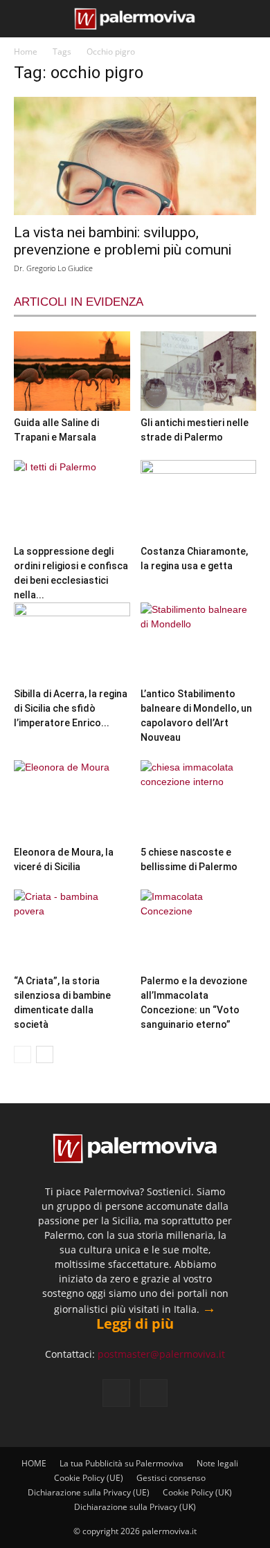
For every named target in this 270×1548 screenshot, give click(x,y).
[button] (22, 18)
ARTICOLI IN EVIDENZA (78, 301)
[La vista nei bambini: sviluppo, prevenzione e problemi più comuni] (135, 156)
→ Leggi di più (156, 1315)
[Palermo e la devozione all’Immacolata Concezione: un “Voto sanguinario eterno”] (199, 929)
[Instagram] (154, 1393)
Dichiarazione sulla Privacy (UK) (135, 1507)
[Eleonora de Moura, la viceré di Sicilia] (72, 800)
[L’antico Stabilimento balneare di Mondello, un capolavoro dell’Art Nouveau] (199, 642)
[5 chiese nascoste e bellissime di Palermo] (199, 800)
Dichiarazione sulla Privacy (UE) (89, 1492)
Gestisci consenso (171, 1478)
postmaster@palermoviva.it (161, 1354)
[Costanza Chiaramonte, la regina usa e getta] (199, 500)
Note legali (217, 1463)
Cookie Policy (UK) (197, 1492)
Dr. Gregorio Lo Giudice (53, 268)
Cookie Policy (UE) (88, 1478)
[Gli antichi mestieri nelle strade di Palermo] (199, 370)
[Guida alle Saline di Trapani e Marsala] (72, 370)
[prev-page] (22, 1054)
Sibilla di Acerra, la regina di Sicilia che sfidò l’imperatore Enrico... (70, 708)
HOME (33, 1463)
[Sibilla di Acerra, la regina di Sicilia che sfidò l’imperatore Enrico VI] (72, 642)
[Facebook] (116, 1393)
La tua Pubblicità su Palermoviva (121, 1463)
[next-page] (44, 1054)
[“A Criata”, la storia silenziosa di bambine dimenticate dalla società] (72, 929)
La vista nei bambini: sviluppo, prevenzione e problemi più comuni (122, 241)
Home (25, 51)
